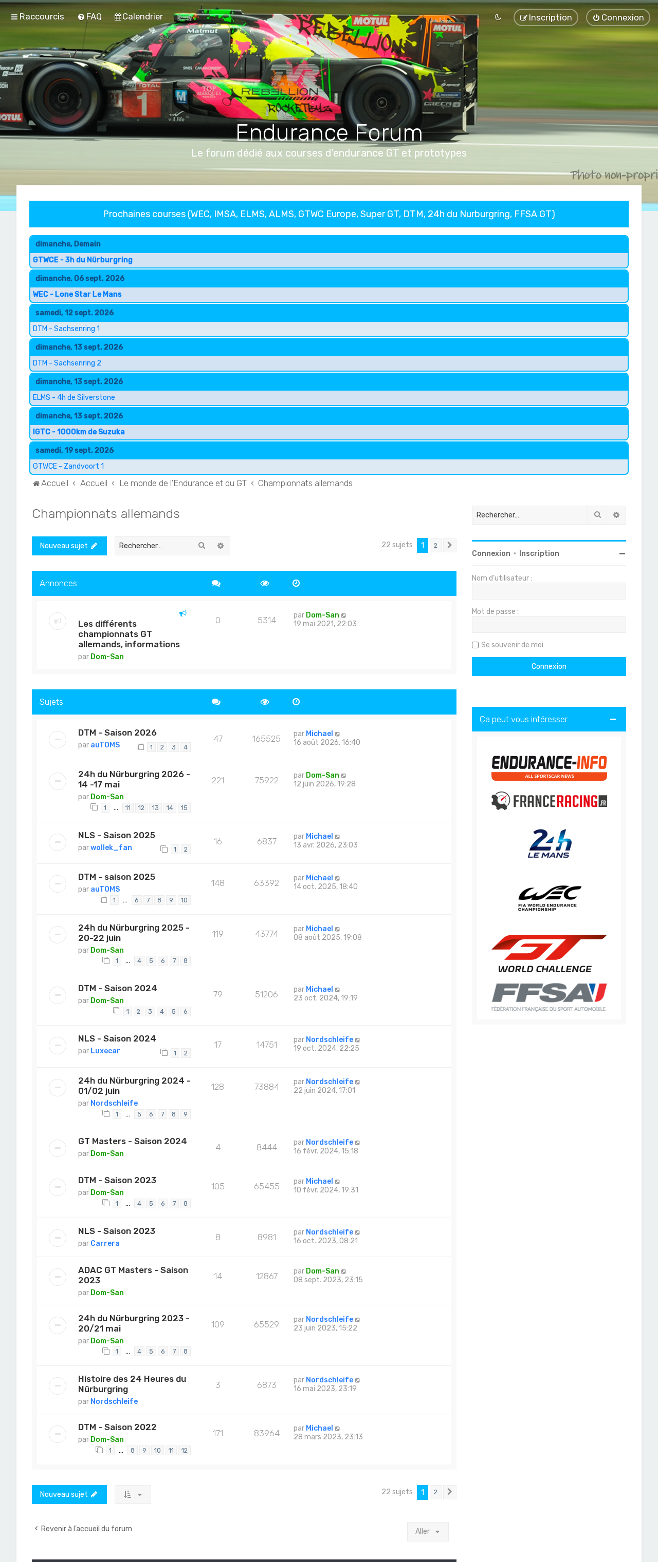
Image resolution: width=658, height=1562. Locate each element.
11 (128, 808)
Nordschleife (329, 1040)
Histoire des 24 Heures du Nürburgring (132, 1384)
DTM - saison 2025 (116, 877)
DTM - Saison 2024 (117, 988)
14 (170, 808)
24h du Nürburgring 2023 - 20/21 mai (134, 1323)
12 (141, 808)
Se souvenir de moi (512, 645)
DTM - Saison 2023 (117, 1180)
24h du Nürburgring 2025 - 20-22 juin (134, 932)
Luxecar (105, 1051)
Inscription (539, 553)
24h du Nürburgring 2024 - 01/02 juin (134, 1085)
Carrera (105, 1243)
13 (155, 808)
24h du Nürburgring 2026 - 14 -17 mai (134, 779)
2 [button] (435, 545)
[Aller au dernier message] (344, 615)
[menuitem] (89, 16)
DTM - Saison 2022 (117, 1427)
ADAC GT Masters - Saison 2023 (133, 1275)
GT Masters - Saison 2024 (132, 1141)
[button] (449, 545)
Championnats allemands (106, 513)
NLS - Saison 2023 (116, 1231)
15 (184, 808)
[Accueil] (329, 77)
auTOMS (105, 745)
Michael (319, 733)
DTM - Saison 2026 (117, 732)
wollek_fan (111, 847)
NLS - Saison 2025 (116, 835)
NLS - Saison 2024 (117, 1039)
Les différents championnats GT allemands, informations (129, 634)
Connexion (491, 553)
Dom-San (107, 656)
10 (184, 900)
